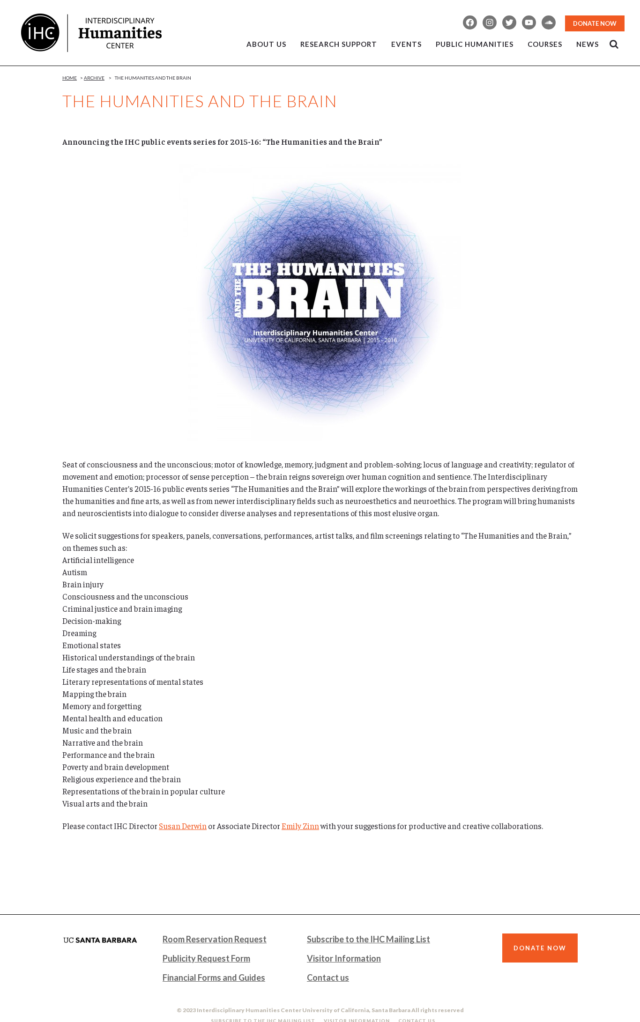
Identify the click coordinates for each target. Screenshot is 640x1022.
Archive (94, 78)
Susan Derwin (183, 826)
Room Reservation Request (215, 939)
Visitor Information (344, 958)
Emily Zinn (300, 826)
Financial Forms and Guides (214, 977)
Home (69, 78)
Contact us (328, 977)
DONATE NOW (595, 23)
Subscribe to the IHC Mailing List (368, 939)
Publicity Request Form (206, 958)
